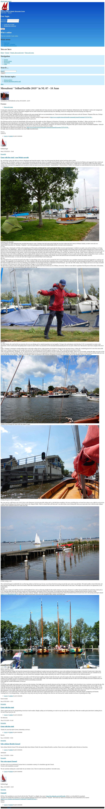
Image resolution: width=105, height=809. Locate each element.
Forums (7, 52)
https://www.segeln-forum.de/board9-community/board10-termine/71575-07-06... (71, 117)
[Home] (5, 10)
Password (4, 21)
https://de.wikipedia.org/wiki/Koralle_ (56, 796)
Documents (7, 62)
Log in (5, 136)
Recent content (8, 61)
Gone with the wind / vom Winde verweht (15, 157)
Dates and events (29, 52)
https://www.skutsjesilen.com (8, 594)
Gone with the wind (7, 707)
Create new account (9, 24)
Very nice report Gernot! (9, 761)
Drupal (9, 807)
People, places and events (17, 52)
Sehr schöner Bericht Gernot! (10, 744)
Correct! (3, 793)
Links (5, 64)
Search (3, 71)
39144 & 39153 (8, 80)
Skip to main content (6, 1)
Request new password (10, 26)
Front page (7, 43)
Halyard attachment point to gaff (12, 81)
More (2, 84)
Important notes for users (10, 46)
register (11, 136)
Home (2, 52)
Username (4, 20)
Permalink (3, 154)
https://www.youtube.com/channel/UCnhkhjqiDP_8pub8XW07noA (18, 799)
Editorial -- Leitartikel (9, 44)
